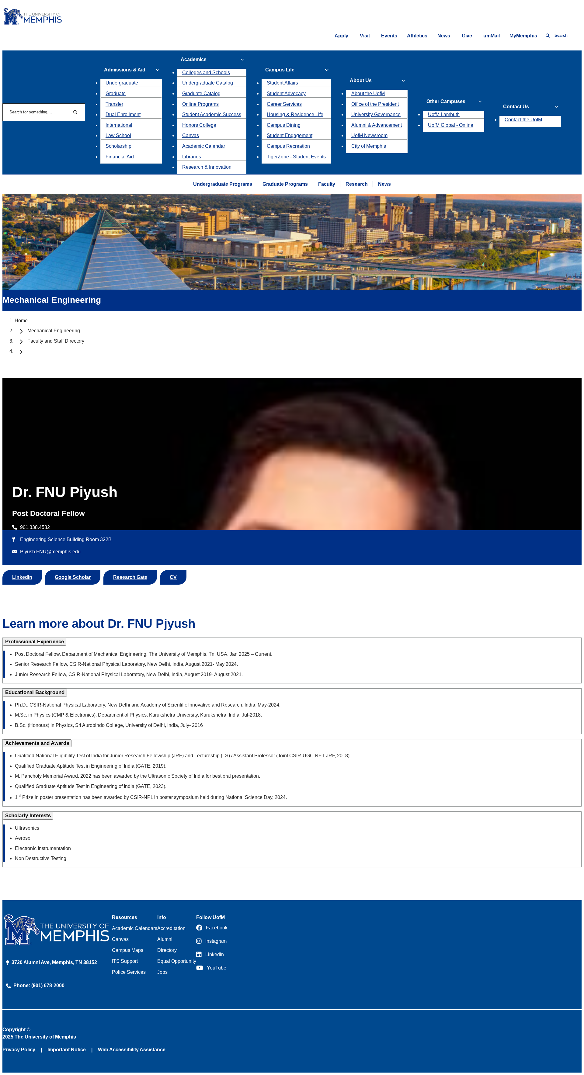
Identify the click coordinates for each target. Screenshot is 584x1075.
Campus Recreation (288, 146)
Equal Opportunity (176, 961)
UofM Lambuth (444, 114)
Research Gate (130, 577)
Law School (118, 135)
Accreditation (171, 928)
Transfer (114, 104)
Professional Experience (34, 642)
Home (21, 320)
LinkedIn (22, 577)
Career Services (284, 104)
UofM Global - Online (450, 125)
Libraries (191, 156)
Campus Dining (284, 125)
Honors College (199, 125)
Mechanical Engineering (53, 330)
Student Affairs (282, 82)
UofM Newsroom (369, 135)
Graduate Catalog (201, 93)
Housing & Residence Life (295, 114)
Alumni (164, 939)
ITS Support (125, 961)
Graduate (116, 93)
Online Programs (200, 104)
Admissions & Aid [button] (124, 69)
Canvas (190, 135)
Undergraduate (122, 82)
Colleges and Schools (206, 72)
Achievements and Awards (37, 743)
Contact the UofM (523, 119)
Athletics (417, 35)
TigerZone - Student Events (296, 156)
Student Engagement (289, 135)
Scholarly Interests (28, 815)
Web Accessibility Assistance (131, 1049)
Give (467, 35)
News (443, 35)
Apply (341, 35)
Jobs (162, 972)
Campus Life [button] (279, 69)
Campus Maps (127, 950)
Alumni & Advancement (376, 125)
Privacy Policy (18, 1049)
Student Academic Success (211, 114)
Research (357, 184)
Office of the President (375, 104)
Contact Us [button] (516, 106)
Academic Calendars (134, 928)
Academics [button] (194, 59)
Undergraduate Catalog (207, 82)
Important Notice (66, 1049)
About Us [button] (361, 80)
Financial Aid (120, 156)
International (119, 125)
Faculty (326, 184)
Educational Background (34, 692)
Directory (167, 950)
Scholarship (118, 146)
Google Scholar (73, 577)
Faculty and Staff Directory (55, 341)
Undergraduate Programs (222, 184)
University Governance (376, 114)
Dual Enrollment (123, 114)
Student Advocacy (286, 93)
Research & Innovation (206, 167)
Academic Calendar (203, 146)
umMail (491, 35)
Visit (365, 35)
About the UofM (368, 93)
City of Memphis (368, 146)
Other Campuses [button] (445, 101)
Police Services (129, 972)
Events (389, 35)
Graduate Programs (285, 184)
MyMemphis (523, 35)
